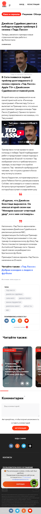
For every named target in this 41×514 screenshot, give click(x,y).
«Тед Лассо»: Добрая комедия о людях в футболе (19, 270)
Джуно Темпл (25, 298)
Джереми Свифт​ (13, 306)
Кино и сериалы (11, 14)
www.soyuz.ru (15, 279)
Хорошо (20, 484)
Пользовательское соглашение (18, 467)
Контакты (7, 457)
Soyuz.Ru (4, 4)
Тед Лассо (10, 290)
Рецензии (27, 14)
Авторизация (20, 428)
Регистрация (33, 4)
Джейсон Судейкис (14, 294)
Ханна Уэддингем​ (13, 302)
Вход (21, 4)
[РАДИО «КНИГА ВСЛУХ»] (34, 483)
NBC (7, 310)
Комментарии (20, 327)
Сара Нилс (10, 298)
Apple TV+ (28, 306)
